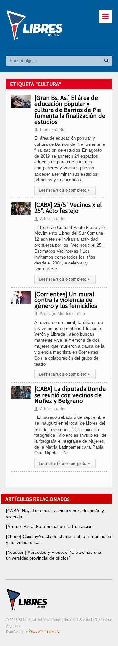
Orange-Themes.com (44, 632)
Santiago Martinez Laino (59, 314)
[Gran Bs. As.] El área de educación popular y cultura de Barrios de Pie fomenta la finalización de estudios (69, 110)
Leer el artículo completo (64, 190)
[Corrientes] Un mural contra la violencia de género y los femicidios (65, 300)
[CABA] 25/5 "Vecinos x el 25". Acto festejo (68, 207)
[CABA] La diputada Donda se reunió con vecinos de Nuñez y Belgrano (70, 394)
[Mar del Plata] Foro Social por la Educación (49, 526)
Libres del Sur (50, 130)
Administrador (50, 219)
